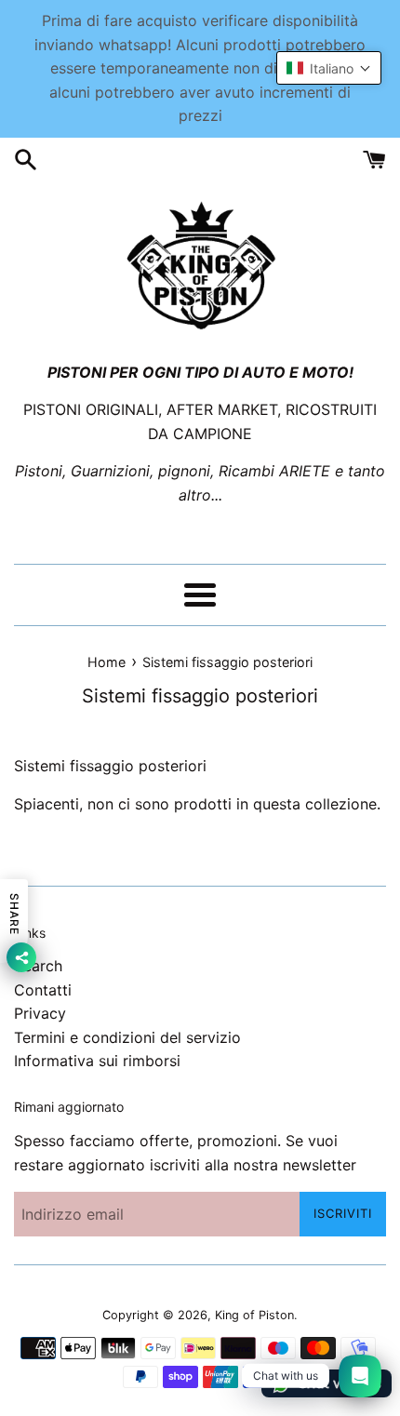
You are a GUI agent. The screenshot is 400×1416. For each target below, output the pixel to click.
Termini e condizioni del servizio (127, 1037)
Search (38, 965)
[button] (328, 68)
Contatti (43, 990)
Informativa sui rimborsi (97, 1060)
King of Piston (254, 1315)
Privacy (40, 1013)
